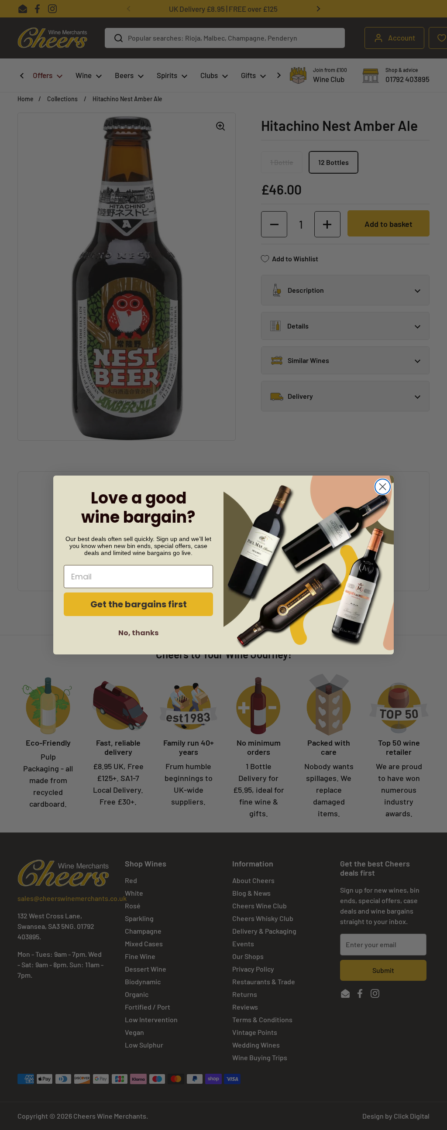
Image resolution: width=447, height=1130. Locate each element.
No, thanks (138, 633)
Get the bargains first (138, 604)
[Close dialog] (382, 486)
